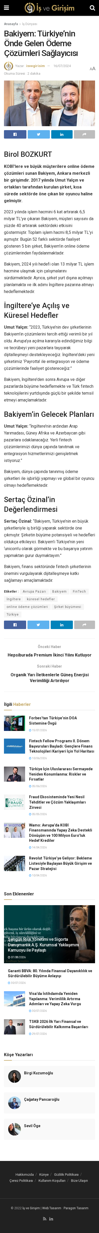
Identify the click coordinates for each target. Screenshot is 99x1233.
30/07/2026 (18, 982)
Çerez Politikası (21, 1181)
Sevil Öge (32, 1126)
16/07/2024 (62, 66)
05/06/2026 (39, 786)
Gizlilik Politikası (66, 1175)
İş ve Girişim (31, 1208)
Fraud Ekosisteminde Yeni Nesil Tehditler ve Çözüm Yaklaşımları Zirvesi (57, 802)
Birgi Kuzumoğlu (38, 1073)
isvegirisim (35, 66)
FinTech (79, 591)
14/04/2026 (39, 847)
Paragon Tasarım (76, 1208)
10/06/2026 (39, 758)
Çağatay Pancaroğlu (41, 1099)
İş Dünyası (29, 24)
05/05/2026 (39, 814)
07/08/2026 (18, 957)
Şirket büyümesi (67, 607)
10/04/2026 (39, 875)
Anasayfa (11, 24)
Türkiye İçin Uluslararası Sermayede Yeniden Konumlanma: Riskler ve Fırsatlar (61, 774)
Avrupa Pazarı (34, 591)
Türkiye (13, 614)
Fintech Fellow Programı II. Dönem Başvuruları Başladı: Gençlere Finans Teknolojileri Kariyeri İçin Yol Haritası (61, 746)
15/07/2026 (39, 730)
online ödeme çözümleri (27, 607)
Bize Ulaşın (79, 1181)
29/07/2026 (39, 1033)
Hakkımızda (25, 1175)
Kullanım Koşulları (52, 1181)
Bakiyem (59, 591)
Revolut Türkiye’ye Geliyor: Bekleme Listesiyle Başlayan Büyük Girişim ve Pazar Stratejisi (60, 863)
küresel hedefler (41, 599)
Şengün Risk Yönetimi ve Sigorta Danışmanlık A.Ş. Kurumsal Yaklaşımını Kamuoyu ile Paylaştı (43, 945)
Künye (44, 1175)
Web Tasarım (51, 1208)
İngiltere (14, 599)
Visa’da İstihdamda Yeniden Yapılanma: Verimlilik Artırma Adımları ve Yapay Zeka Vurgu (55, 998)
